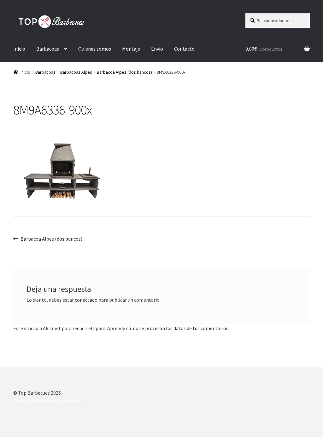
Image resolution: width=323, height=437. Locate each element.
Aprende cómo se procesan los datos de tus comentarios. (168, 328)
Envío (157, 49)
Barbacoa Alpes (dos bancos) (124, 72)
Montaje (131, 49)
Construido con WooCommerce (46, 400)
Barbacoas (47, 49)
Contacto (184, 49)
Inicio (19, 49)
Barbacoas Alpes (76, 72)
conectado (86, 300)
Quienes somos (94, 49)
